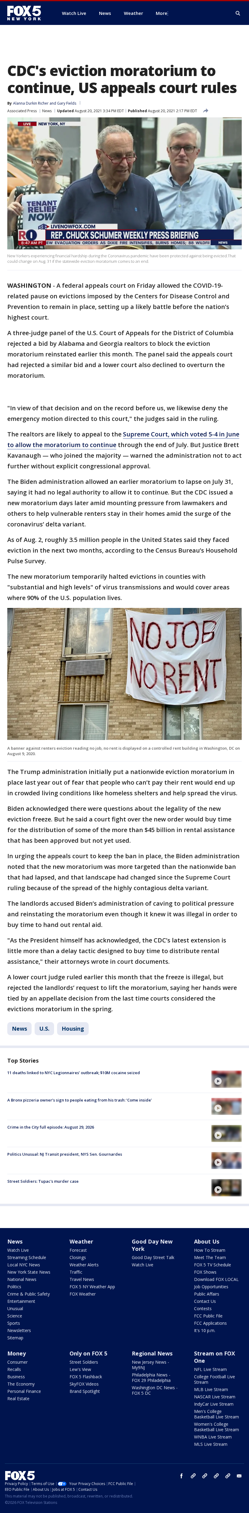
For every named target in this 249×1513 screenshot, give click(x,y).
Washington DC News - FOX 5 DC (155, 1390)
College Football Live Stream (214, 1379)
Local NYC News (23, 1265)
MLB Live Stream (211, 1389)
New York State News (28, 1272)
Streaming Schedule (26, 1257)
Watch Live (18, 1250)
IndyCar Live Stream (214, 1404)
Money (16, 1353)
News (47, 110)
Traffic (76, 1272)
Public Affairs (206, 1294)
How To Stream (209, 1250)
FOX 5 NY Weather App (92, 1286)
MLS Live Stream (210, 1444)
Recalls (14, 1369)
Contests (203, 1308)
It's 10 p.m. (204, 1330)
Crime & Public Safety (28, 1294)
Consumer (17, 1362)
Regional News (152, 1353)
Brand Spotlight (85, 1391)
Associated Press (22, 110)
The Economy (21, 1384)
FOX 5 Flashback (86, 1376)
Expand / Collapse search (238, 13)
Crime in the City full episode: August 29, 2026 (50, 1127)
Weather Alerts (84, 1265)
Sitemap (15, 1338)
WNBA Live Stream (213, 1437)
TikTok (205, 1476)
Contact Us (205, 1301)
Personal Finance (24, 1391)
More (161, 13)
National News (21, 1279)
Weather (81, 1241)
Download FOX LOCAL (216, 1279)
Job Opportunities (211, 1286)
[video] (226, 1079)
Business (16, 1376)
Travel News (82, 1279)
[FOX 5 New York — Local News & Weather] (27, 13)
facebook (181, 1476)
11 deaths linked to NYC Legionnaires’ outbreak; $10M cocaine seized (73, 1072)
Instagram (193, 1476)
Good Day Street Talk (153, 1257)
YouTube (216, 1476)
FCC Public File (208, 1316)
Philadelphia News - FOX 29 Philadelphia (151, 1377)
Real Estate (18, 1398)
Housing (73, 1028)
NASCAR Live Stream (214, 1397)
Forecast (78, 1250)
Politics (14, 1286)
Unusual (15, 1308)
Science (14, 1316)
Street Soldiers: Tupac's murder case (43, 1181)
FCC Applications (210, 1323)
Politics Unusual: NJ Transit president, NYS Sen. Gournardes (64, 1154)
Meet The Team (210, 1257)
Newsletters (19, 1330)
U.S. (44, 1028)
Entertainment (21, 1301)
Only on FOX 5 (88, 1353)
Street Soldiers (84, 1362)
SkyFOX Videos (84, 1384)
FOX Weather (83, 1294)
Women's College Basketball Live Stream (216, 1426)
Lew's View (80, 1369)
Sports (13, 1323)
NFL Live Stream (210, 1369)
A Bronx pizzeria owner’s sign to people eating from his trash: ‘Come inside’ (79, 1100)
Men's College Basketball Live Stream (216, 1414)
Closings (78, 1257)
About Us (206, 1241)
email (239, 1476)
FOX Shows (205, 1272)
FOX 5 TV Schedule (212, 1265)
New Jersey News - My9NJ (150, 1364)
